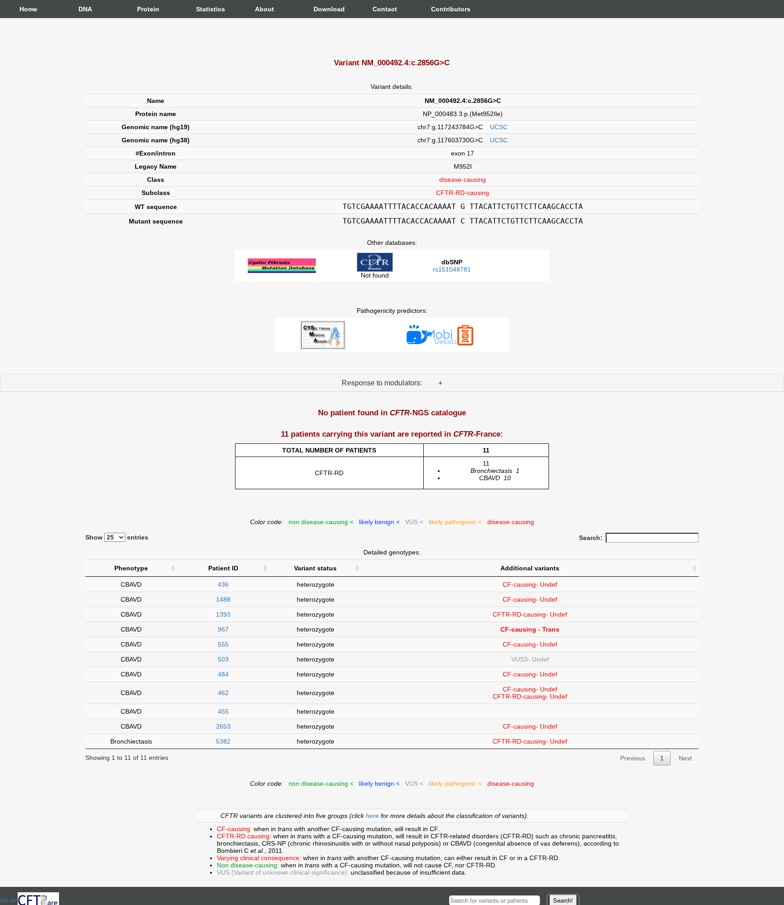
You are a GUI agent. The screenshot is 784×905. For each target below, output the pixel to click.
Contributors (440, 9)
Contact (381, 9)
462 (223, 692)
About (264, 9)
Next (685, 758)
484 (223, 674)
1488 (223, 599)
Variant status (315, 568)
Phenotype (131, 568)
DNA (85, 9)
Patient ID (223, 568)
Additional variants (529, 568)
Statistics (205, 9)
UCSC (499, 127)
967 (223, 629)
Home (28, 9)
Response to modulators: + (392, 383)
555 (223, 644)
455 (223, 711)
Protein (146, 9)
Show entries (116, 537)
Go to (9, 900)
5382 (223, 741)
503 (223, 659)
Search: (591, 537)
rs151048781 (452, 269)
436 (223, 584)
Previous (632, 758)
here (373, 815)
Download (323, 9)
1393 (223, 614)
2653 (223, 726)
